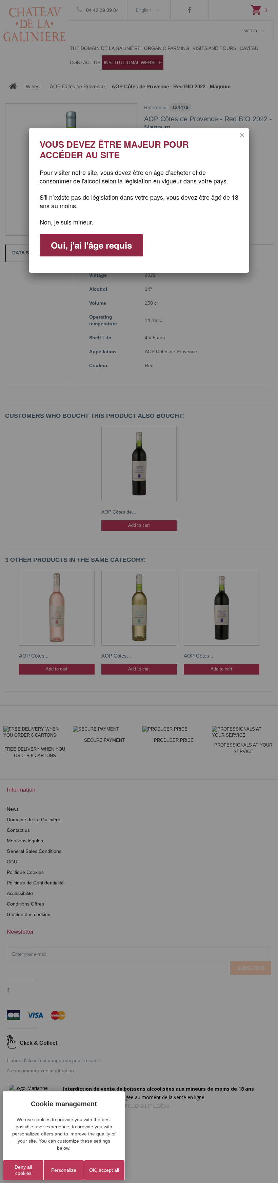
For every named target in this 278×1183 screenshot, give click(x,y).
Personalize (63, 1170)
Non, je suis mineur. (66, 221)
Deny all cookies (23, 1170)
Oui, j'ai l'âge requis (91, 245)
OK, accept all (104, 1170)
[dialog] (139, 200)
